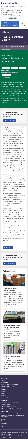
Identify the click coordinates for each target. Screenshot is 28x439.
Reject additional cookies (15, 23)
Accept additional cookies (6, 23)
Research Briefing (6, 49)
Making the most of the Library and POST (11, 408)
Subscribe (6, 420)
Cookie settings (23, 24)
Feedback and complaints (8, 386)
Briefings (3, 391)
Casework (3, 395)
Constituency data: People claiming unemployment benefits (12, 327)
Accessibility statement (7, 437)
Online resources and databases (9, 402)
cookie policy (13, 18)
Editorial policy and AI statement (9, 384)
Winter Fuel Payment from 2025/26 (12, 357)
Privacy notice (5, 435)
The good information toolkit (8, 406)
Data (2, 393)
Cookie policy (12, 435)
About (3, 380)
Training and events (6, 404)
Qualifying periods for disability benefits (10, 289)
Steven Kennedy (6, 77)
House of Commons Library (12, 38)
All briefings (4, 397)
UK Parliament (5, 46)
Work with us (4, 382)
